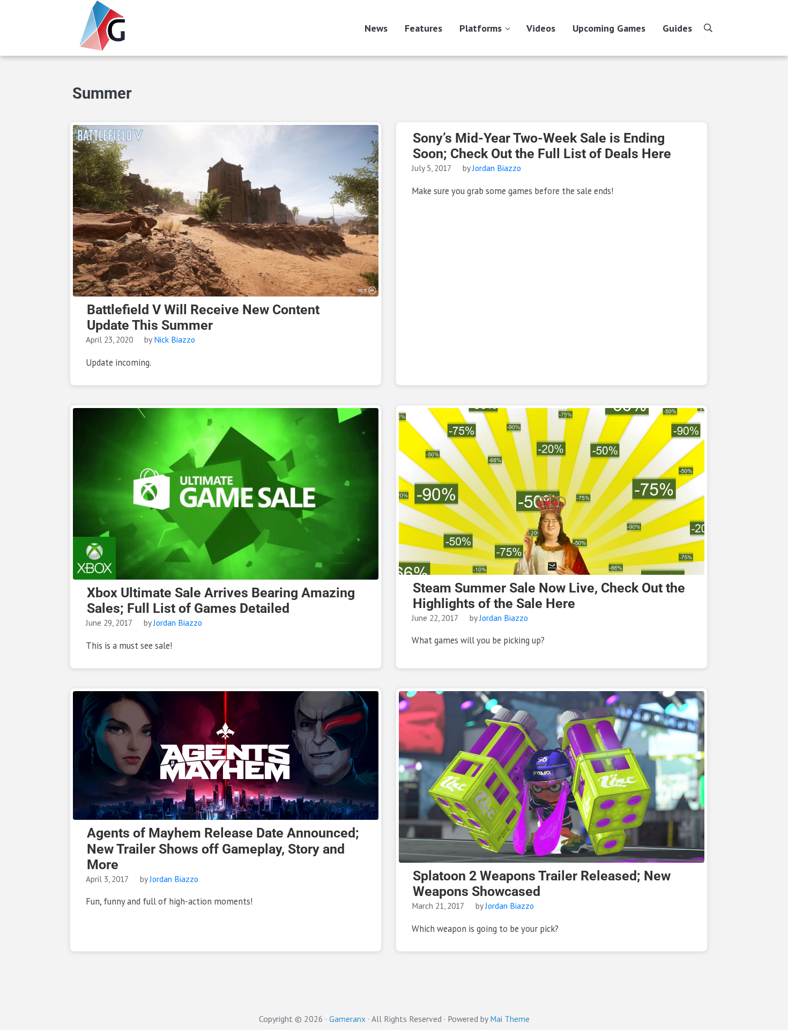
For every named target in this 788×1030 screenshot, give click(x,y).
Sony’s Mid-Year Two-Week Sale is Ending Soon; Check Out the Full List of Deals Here (542, 145)
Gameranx (347, 1018)
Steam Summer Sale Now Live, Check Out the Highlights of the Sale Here (549, 595)
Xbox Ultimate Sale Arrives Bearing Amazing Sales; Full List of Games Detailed (221, 600)
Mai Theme (510, 1018)
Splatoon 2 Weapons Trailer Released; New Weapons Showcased (542, 883)
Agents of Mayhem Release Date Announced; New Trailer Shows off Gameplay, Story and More (223, 848)
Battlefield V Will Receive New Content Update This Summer (203, 317)
